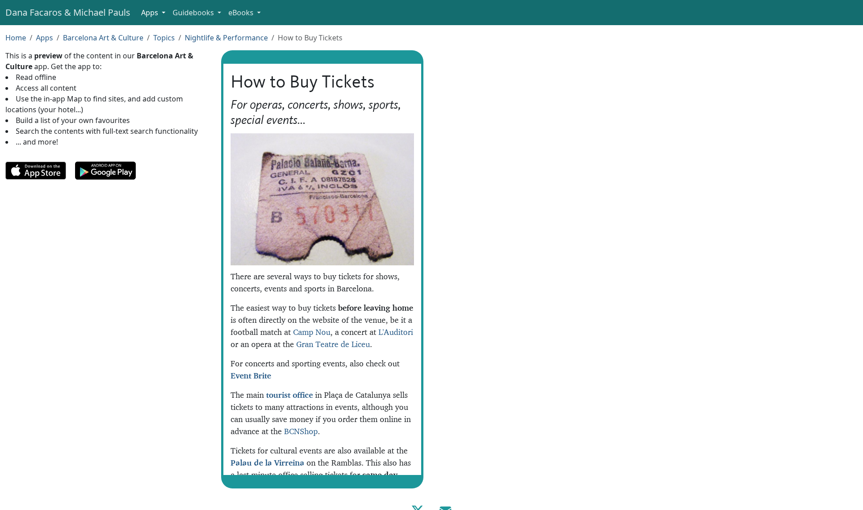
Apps (44, 38)
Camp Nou (311, 332)
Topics (164, 38)
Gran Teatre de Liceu (333, 344)
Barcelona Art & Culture (103, 38)
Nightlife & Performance (226, 38)
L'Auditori (395, 332)
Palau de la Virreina (267, 462)
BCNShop (301, 431)
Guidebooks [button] (194, 13)
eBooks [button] (241, 13)
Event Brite (251, 375)
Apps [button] (150, 13)
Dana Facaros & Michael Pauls (67, 12)
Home (15, 38)
